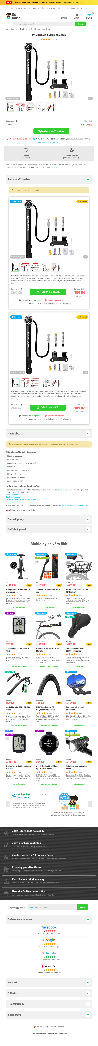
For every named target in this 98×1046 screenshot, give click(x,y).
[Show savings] (17, 121)
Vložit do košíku (50, 291)
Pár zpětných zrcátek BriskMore (75, 708)
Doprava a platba (68, 8)
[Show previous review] (7, 804)
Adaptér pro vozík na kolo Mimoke (47, 649)
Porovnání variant (73, 444)
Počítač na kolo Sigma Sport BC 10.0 (18, 767)
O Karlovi (35, 8)
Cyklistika (21, 29)
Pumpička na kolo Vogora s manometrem (18, 590)
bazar (44, 1033)
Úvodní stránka (20, 8)
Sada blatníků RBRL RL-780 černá (18, 708)
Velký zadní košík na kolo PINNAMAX (77, 590)
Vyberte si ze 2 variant (51, 131)
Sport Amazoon (12, 495)
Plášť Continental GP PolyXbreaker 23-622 (45, 708)
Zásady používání (49, 1027)
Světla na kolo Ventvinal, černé (77, 767)
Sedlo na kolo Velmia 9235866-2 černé (75, 649)
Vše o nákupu (50, 8)
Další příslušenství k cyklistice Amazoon (21, 499)
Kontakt (84, 8)
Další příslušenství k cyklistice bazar (74, 505)
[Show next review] (91, 804)
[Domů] (7, 29)
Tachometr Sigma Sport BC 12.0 (18, 649)
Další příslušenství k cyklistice (39, 29)
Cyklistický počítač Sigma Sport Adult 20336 (47, 767)
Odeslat (82, 907)
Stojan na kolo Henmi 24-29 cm (48, 590)
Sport (13, 29)
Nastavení (60, 1027)
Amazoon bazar (63, 490)
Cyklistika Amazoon (13, 497)
